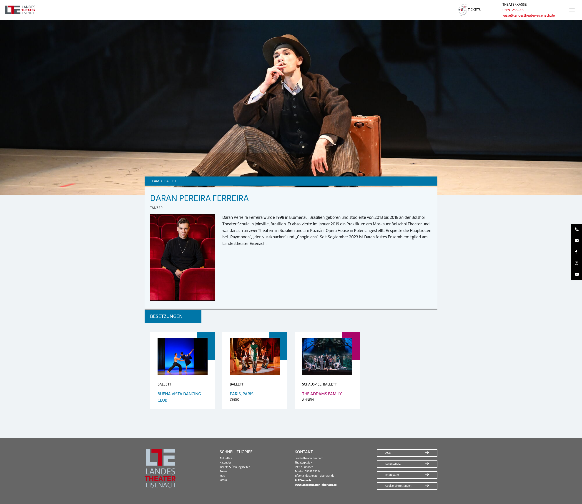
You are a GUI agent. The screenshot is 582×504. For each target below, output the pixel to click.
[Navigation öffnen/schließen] (572, 10)
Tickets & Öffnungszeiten (235, 467)
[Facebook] (576, 252)
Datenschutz (393, 464)
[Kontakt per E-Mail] (576, 241)
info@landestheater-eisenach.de (314, 476)
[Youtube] (576, 274)
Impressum (392, 475)
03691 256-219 (513, 10)
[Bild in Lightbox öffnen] (182, 257)
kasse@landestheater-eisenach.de (528, 15)
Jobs (222, 476)
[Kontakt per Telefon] (576, 229)
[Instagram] (576, 263)
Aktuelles (226, 458)
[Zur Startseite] (224, 10)
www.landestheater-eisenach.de (316, 485)
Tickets (474, 10)
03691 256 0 (312, 471)
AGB (388, 453)
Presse (224, 471)
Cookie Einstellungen (398, 486)
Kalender (225, 462)
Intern (223, 480)
